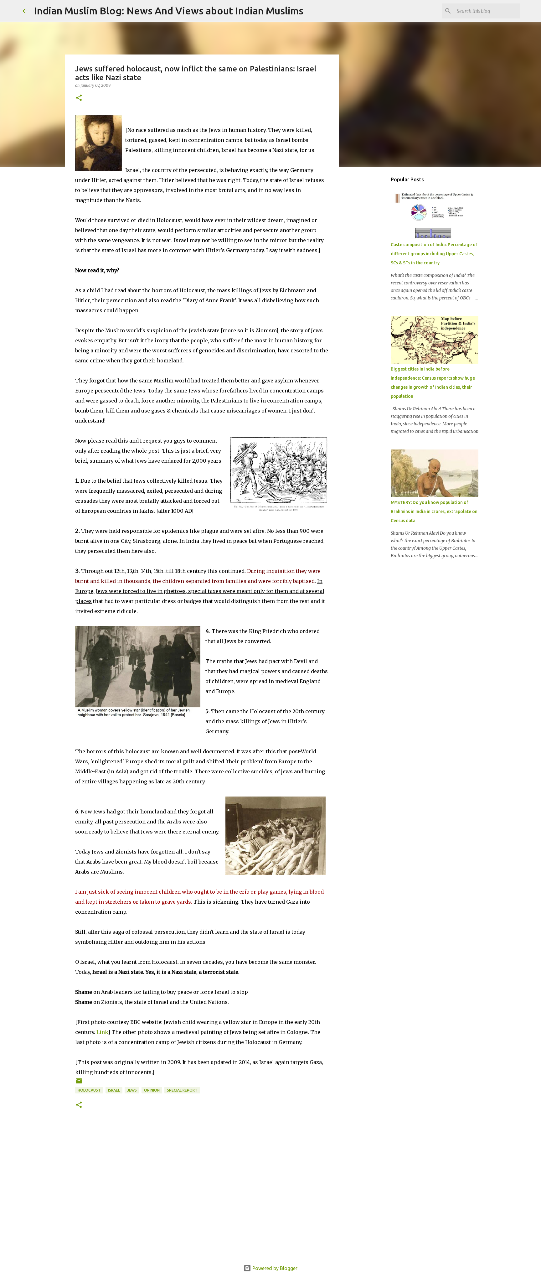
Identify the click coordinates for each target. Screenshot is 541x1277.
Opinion (152, 1090)
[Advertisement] (202, 1205)
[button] (79, 98)
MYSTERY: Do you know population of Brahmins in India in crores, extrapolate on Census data (434, 511)
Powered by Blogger (274, 1268)
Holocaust (89, 1090)
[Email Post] (79, 1083)
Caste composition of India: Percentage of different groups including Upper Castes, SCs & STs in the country (434, 253)
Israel (114, 1090)
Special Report (182, 1090)
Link (102, 1032)
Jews (132, 1090)
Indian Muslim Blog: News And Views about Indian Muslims (168, 10)
